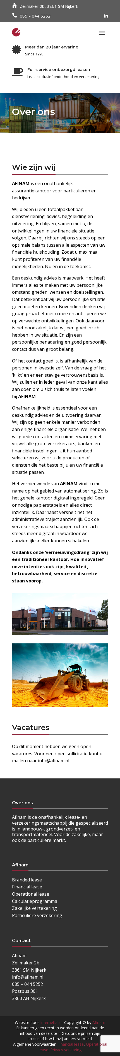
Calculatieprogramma (34, 901)
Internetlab (50, 1022)
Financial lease (27, 887)
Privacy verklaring (65, 1049)
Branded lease (27, 880)
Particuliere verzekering (37, 915)
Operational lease (30, 894)
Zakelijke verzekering (34, 908)
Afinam (98, 1022)
